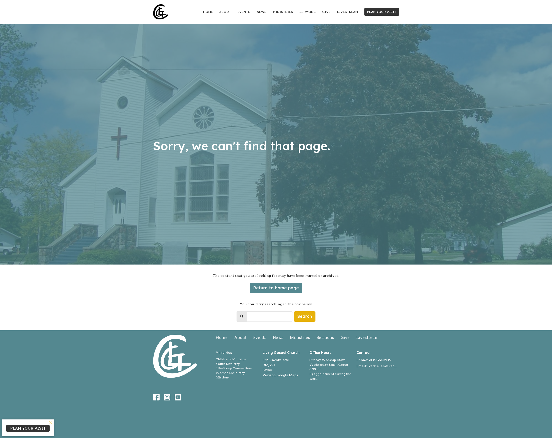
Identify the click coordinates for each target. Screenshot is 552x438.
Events (243, 12)
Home (208, 12)
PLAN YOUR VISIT (381, 12)
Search (304, 316)
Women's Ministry (230, 373)
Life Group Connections (234, 368)
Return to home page (276, 287)
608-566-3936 (380, 360)
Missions (223, 377)
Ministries (283, 12)
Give (326, 12)
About (225, 12)
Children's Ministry (231, 359)
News (262, 12)
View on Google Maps (280, 375)
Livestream (347, 12)
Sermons (308, 12)
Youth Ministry (228, 364)
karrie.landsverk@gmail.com (383, 366)
